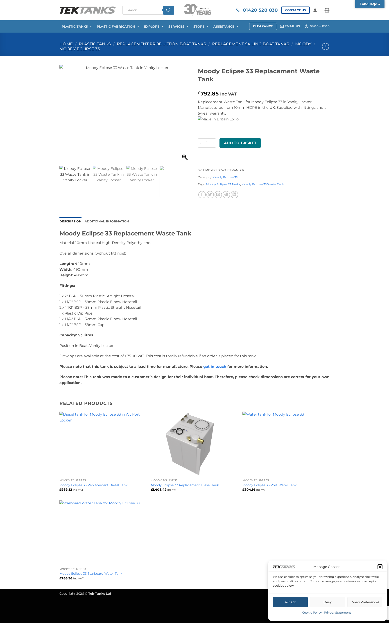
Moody (303, 44)
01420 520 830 (259, 10)
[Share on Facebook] (202, 194)
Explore (151, 26)
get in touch (214, 366)
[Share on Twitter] (210, 194)
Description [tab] (70, 221)
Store (198, 26)
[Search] (168, 10)
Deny (327, 602)
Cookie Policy (312, 612)
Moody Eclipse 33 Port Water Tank (269, 485)
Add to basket (240, 143)
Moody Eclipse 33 (79, 48)
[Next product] (325, 46)
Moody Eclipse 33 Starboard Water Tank (90, 574)
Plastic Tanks (75, 26)
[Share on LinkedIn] (234, 194)
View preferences (365, 602)
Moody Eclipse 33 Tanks (223, 184)
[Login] (315, 10)
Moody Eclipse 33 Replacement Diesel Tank (93, 485)
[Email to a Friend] (218, 194)
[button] (380, 567)
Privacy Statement (337, 612)
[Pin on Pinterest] (226, 194)
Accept (290, 602)
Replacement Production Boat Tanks (161, 44)
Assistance (223, 26)
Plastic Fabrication (116, 26)
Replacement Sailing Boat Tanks (250, 44)
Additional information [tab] (107, 221)
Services (176, 26)
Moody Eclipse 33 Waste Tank (263, 184)
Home (66, 44)
